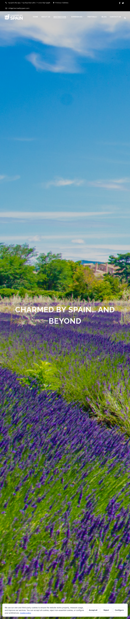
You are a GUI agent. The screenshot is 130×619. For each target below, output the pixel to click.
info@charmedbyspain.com (18, 8)
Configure (119, 610)
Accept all (93, 610)
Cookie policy (25, 613)
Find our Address (61, 3)
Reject (106, 610)
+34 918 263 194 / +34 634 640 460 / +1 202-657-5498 (29, 3)
